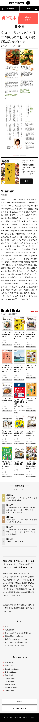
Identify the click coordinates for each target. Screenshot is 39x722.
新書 (6, 627)
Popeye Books (10, 684)
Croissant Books (11, 672)
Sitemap (19, 702)
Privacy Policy (18, 708)
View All (33, 312)
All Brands (9, 9)
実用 (31, 174)
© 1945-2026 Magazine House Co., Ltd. (19, 718)
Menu (29, 9)
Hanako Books (10, 678)
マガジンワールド (19, 3)
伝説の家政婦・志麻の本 (14, 636)
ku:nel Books (9, 681)
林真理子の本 (10, 630)
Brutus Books (9, 666)
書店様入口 (28, 17)
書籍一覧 (27, 20)
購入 (26, 181)
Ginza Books (9, 675)
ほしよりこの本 (18, 633)
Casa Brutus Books (12, 669)
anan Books (9, 663)
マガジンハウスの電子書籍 (14, 645)
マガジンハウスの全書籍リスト (16, 642)
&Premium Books (11, 687)
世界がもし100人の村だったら (16, 639)
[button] (14, 155)
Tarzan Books (10, 691)
